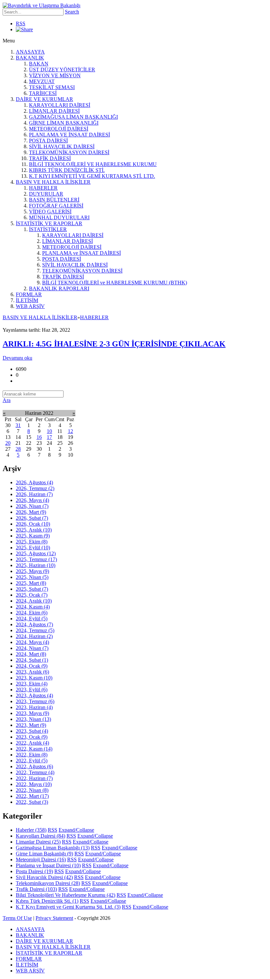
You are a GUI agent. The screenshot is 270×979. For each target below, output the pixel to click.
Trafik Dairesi (36, 889)
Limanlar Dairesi (38, 842)
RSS (20, 23)
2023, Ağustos (34, 695)
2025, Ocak (31, 595)
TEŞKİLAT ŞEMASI (52, 87)
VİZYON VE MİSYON (55, 75)
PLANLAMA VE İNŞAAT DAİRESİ (69, 134)
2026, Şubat (32, 518)
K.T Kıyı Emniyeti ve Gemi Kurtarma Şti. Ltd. (68, 907)
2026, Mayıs (32, 500)
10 (49, 431)
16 (39, 437)
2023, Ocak (31, 737)
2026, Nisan (32, 506)
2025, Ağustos (36, 553)
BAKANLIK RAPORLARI (59, 288)
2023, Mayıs (32, 713)
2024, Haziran (34, 636)
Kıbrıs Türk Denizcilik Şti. (47, 901)
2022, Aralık (32, 743)
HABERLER (43, 188)
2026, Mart (31, 512)
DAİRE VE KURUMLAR (44, 99)
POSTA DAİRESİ (48, 140)
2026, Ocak (33, 524)
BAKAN (38, 63)
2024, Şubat (32, 660)
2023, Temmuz (35, 701)
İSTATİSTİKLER (48, 229)
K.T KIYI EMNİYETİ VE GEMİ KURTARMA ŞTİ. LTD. (92, 176)
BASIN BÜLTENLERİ (54, 200)
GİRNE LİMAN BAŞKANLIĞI (63, 123)
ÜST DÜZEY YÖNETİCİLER (62, 69)
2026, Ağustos (34, 482)
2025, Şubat (32, 589)
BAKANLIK (30, 57)
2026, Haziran (34, 494)
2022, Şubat (32, 802)
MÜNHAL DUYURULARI (59, 217)
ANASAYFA (30, 52)
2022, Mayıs (34, 784)
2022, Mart (32, 796)
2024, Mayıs (32, 642)
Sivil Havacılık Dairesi (44, 877)
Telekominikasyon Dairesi (48, 883)
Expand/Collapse (76, 830)
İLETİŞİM (27, 300)
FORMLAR (29, 294)
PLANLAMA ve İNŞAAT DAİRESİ (81, 253)
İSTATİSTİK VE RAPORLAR (49, 223)
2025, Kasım (33, 535)
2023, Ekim (31, 683)
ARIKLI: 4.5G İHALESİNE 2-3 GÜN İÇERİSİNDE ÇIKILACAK (114, 344)
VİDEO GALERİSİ (50, 211)
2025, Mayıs (32, 571)
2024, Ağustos (34, 624)
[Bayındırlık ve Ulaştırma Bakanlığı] (41, 5)
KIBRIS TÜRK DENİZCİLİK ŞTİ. (67, 170)
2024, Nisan (32, 648)
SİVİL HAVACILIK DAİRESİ (61, 146)
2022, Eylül (31, 760)
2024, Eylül (31, 618)
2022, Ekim (31, 754)
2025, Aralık (34, 530)
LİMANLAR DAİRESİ (54, 111)
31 (18, 425)
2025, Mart (31, 583)
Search (72, 11)
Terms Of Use (17, 918)
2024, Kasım (33, 606)
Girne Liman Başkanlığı (44, 853)
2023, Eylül (31, 689)
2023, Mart (31, 725)
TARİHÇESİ (43, 93)
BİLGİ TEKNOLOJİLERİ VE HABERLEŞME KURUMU (93, 164)
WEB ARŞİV (30, 306)
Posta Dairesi (34, 871)
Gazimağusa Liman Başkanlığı (53, 847)
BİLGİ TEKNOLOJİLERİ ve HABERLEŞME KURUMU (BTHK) (114, 282)
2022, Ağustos (34, 766)
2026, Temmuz (35, 488)
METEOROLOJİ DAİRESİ (58, 128)
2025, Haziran (35, 565)
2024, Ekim (31, 612)
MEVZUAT (42, 81)
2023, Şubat (32, 731)
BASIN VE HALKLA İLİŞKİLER (53, 182)
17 (49, 437)
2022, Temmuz (35, 772)
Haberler (31, 830)
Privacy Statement (54, 918)
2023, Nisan (33, 719)
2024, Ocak (31, 666)
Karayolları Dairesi (40, 836)
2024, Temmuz (35, 630)
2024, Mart (31, 654)
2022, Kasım (34, 749)
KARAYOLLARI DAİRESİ (59, 105)
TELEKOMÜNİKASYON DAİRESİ (69, 152)
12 (70, 431)
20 (8, 443)
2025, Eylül (33, 547)
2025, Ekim (31, 541)
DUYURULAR (46, 194)
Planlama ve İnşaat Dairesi (48, 865)
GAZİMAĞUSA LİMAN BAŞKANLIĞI (73, 117)
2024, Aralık (34, 601)
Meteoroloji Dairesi (41, 859)
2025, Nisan (32, 577)
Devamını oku (17, 358)
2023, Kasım (34, 678)
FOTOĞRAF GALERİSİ (56, 205)
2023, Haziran (34, 707)
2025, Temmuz (36, 559)
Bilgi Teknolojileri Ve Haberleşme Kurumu (65, 895)
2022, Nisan (32, 790)
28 (18, 449)
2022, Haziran (34, 778)
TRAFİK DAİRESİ (50, 158)
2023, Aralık (32, 672)
